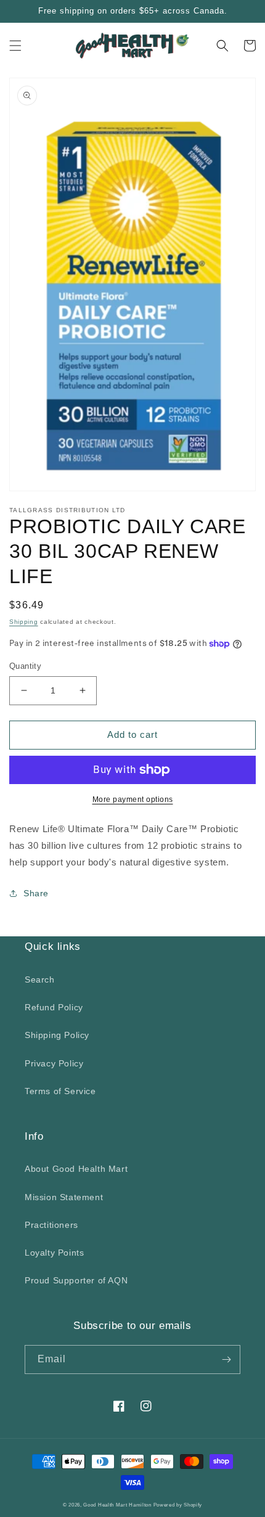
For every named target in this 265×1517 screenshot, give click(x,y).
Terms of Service (60, 1091)
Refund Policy (54, 1007)
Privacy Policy (54, 1063)
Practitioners (51, 1225)
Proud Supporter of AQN (76, 1280)
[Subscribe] (226, 1359)
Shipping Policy (57, 1035)
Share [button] (36, 893)
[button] (15, 45)
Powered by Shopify (178, 1505)
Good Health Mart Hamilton (118, 1505)
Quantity (25, 666)
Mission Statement (64, 1197)
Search (40, 979)
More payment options (132, 799)
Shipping (23, 621)
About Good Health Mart (76, 1169)
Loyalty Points (54, 1252)
